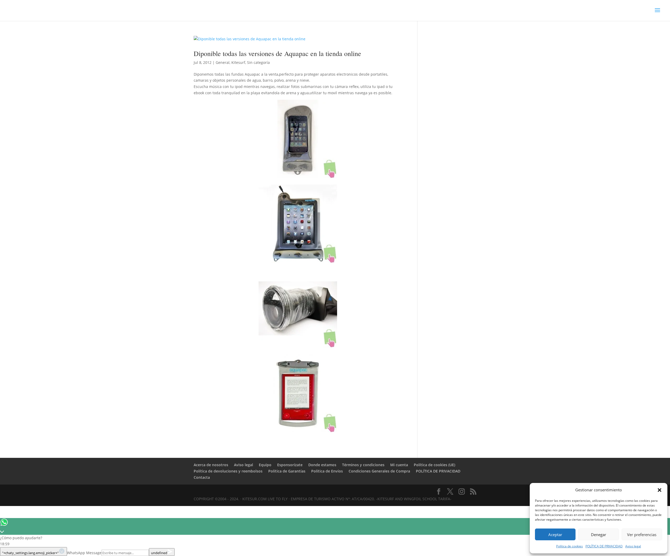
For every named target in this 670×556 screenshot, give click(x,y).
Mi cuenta (399, 464)
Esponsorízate (290, 464)
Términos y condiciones (363, 464)
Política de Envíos (327, 471)
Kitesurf (238, 62)
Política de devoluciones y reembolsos (228, 471)
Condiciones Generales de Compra (379, 471)
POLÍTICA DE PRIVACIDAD (604, 546)
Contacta (202, 477)
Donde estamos (322, 464)
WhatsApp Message (84, 552)
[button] (659, 490)
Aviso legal (633, 546)
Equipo (265, 464)
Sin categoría (258, 62)
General (223, 62)
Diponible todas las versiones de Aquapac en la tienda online (277, 53)
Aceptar (555, 534)
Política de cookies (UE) (434, 464)
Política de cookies (569, 546)
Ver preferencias (641, 534)
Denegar (598, 534)
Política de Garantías (286, 471)
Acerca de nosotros (211, 464)
